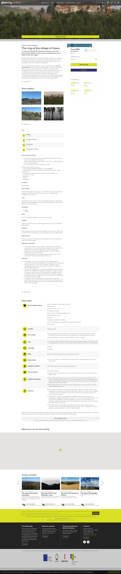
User (111, 3)
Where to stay (60, 2)
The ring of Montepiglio (88, 493)
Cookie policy (82, 569)
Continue (24, 544)
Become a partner (101, 2)
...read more (26, 81)
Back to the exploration (29, 45)
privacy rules (67, 516)
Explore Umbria (70, 2)
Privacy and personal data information (70, 527)
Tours (52, 2)
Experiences (44, 2)
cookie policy (73, 520)
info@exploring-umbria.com (89, 534)
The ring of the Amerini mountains (30, 494)
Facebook (84, 542)
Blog (78, 2)
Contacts (86, 526)
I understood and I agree (114, 572)
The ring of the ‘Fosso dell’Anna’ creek (49, 494)
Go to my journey (60, 36)
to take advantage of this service (61, 518)
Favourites (115, 3)
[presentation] (18, 483)
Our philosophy (27, 526)
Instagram (88, 542)
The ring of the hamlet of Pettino (69, 494)
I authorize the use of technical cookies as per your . (61, 520)
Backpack (118, 3)
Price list (73, 53)
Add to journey (83, 64)
